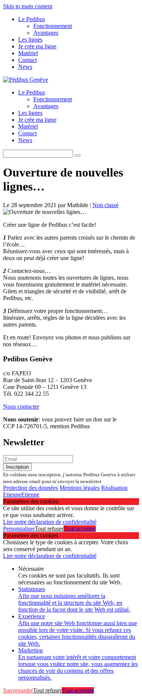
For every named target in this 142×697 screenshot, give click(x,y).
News (25, 67)
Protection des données (30, 488)
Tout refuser (49, 528)
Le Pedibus (31, 19)
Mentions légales (79, 488)
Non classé (105, 205)
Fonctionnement (52, 26)
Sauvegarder (18, 690)
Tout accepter (80, 528)
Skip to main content (27, 6)
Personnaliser (19, 528)
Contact (27, 60)
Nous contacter (21, 406)
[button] (78, 155)
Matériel (28, 53)
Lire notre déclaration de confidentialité (50, 522)
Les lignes (30, 39)
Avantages (45, 32)
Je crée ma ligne (37, 46)
